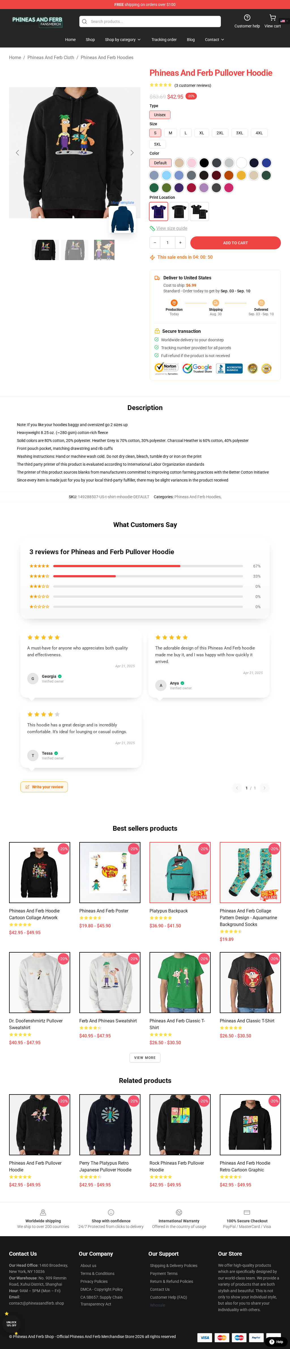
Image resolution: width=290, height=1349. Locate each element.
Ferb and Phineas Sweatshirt (108, 1021)
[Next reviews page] (264, 788)
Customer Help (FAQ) (168, 1297)
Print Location (162, 197)
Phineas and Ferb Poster (103, 911)
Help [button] (279, 1342)
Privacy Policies (94, 1281)
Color (154, 153)
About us (88, 1265)
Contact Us (160, 1289)
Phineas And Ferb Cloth (50, 57)
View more (145, 1058)
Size (153, 124)
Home (15, 57)
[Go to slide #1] (45, 250)
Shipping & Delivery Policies (173, 1265)
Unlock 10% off (11, 1324)
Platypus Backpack (169, 911)
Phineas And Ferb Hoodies (107, 57)
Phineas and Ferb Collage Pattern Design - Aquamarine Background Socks (248, 917)
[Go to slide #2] (74, 250)
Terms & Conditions (97, 1273)
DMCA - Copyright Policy (101, 1289)
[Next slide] (132, 153)
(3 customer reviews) (192, 85)
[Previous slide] (18, 153)
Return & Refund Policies (171, 1281)
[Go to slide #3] (104, 250)
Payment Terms (164, 1273)
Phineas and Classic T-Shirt (247, 1021)
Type (154, 105)
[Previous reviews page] (237, 788)
